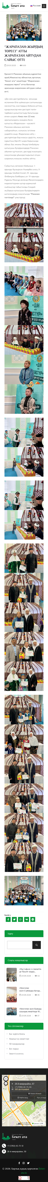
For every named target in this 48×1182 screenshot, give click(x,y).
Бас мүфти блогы (17, 1034)
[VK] (26, 919)
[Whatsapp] (20, 919)
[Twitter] (14, 919)
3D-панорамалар (16, 1044)
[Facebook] (8, 919)
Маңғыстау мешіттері (19, 1039)
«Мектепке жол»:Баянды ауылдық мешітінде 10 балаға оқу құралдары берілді (30, 1010)
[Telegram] (32, 919)
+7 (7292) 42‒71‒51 (15, 1146)
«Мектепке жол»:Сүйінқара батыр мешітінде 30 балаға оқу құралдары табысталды (30, 989)
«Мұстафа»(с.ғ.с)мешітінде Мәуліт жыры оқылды (30, 970)
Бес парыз (14, 1049)
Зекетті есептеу (16, 1054)
